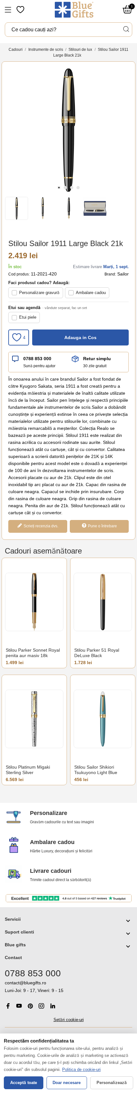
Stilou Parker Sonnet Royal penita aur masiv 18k (33, 652)
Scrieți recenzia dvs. (41, 526)
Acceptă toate (23, 1082)
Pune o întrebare (102, 526)
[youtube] (19, 1006)
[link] (68, 986)
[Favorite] (21, 9)
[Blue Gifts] (74, 10)
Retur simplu (97, 358)
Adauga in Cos (80, 337)
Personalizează (112, 1082)
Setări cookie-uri (69, 1019)
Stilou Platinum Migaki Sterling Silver (28, 769)
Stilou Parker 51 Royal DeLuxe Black (96, 652)
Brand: (110, 274)
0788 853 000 (37, 358)
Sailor (123, 273)
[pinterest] (30, 1006)
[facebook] (8, 1006)
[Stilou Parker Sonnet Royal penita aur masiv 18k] (34, 602)
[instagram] (41, 1006)
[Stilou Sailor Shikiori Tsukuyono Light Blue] (103, 719)
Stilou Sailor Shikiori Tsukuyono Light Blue (95, 769)
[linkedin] (52, 1006)
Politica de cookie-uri (81, 1069)
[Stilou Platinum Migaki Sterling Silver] (34, 719)
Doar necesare (67, 1082)
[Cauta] (125, 29)
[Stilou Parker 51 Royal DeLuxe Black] (103, 602)
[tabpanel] (68, 130)
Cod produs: (19, 274)
